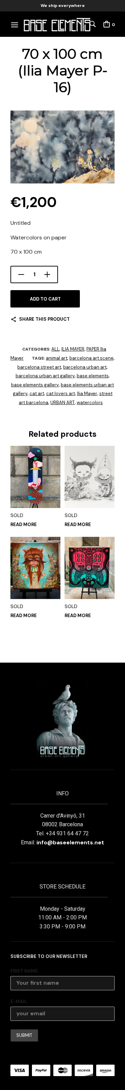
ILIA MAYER (72, 349)
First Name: (24, 971)
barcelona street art (39, 367)
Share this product (44, 319)
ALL (55, 349)
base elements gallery (35, 385)
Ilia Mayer (87, 393)
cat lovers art (60, 393)
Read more (23, 524)
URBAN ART (62, 402)
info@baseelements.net (70, 842)
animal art (56, 358)
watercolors (90, 402)
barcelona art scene (91, 358)
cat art (37, 393)
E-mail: (19, 1002)
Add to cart (45, 299)
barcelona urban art (85, 367)
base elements (93, 376)
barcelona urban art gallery (45, 376)
